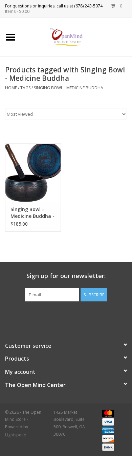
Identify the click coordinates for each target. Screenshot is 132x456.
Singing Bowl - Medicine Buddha (68, 88)
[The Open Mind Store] (76, 36)
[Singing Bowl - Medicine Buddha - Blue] (33, 172)
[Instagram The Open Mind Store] (102, 315)
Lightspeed (15, 435)
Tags (25, 88)
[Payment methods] (107, 413)
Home (11, 88)
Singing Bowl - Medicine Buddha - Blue (32, 213)
